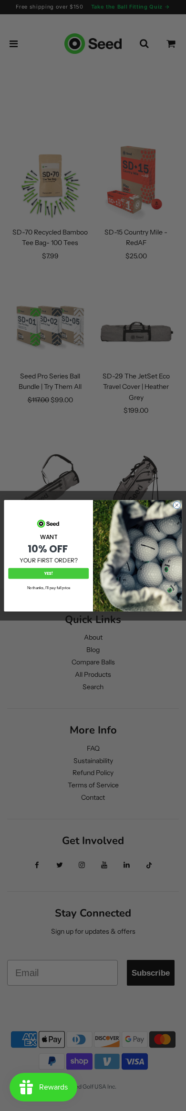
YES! (48, 573)
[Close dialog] (176, 505)
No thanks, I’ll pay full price (48, 588)
